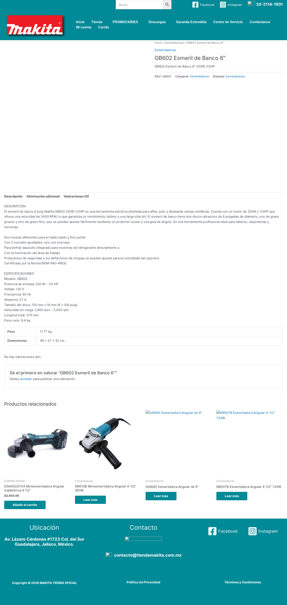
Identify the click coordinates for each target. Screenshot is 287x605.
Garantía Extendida (191, 22)
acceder (26, 379)
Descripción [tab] (13, 196)
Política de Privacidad (143, 582)
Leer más (90, 500)
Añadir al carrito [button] (25, 505)
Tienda (96, 22)
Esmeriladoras (174, 42)
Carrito (103, 27)
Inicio (80, 22)
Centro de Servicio (228, 22)
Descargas (157, 22)
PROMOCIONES (125, 22)
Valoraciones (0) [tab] (76, 196)
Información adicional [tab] (43, 196)
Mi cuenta (83, 27)
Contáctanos (260, 22)
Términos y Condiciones (242, 582)
